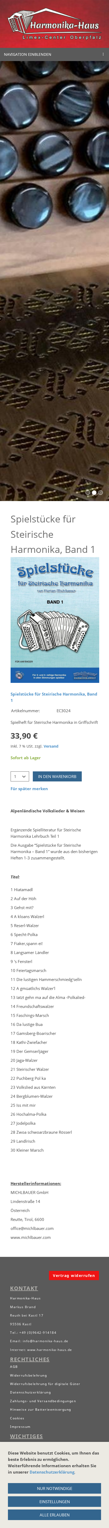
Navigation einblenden (27, 54)
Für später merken (29, 788)
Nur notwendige (54, 1488)
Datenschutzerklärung (52, 1472)
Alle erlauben (55, 1514)
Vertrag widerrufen (74, 1275)
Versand (51, 746)
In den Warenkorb (57, 776)
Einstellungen (54, 1501)
